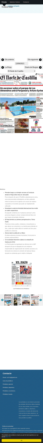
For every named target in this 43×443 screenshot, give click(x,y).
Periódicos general (8, 384)
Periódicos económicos (9, 391)
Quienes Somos (15, 2)
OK (21, 440)
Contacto (26, 2)
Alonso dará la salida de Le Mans (15, 233)
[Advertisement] (21, 35)
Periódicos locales (7, 394)
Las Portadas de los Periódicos (21, 288)
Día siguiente (33, 59)
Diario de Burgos (32, 67)
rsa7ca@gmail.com (12, 377)
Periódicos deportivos (8, 387)
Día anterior (9, 59)
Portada (4, 2)
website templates (33, 433)
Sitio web (40, 74)
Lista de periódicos (8, 381)
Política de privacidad (7, 426)
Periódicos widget (7, 7)
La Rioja (7, 67)
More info (8, 436)
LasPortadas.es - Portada (9, 433)
